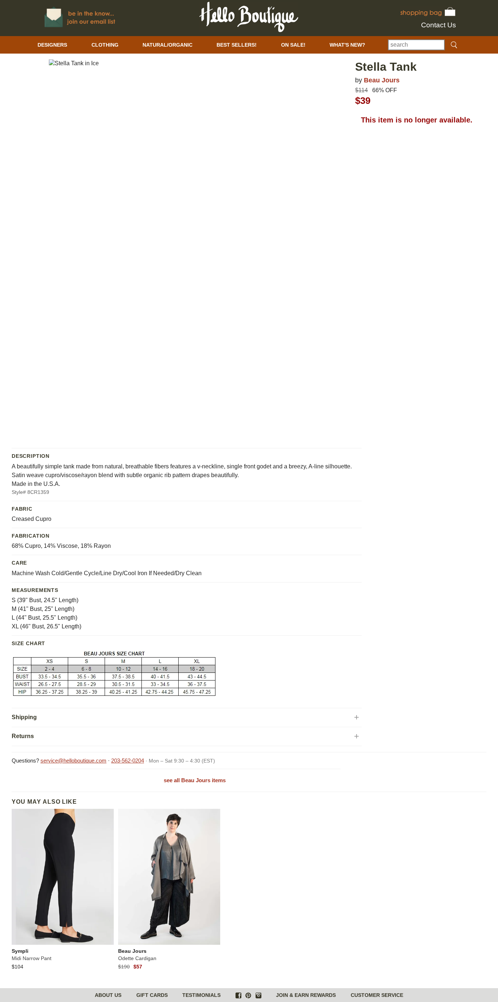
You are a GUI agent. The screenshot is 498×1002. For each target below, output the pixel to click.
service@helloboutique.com (73, 760)
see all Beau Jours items (195, 780)
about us (108, 995)
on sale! (293, 45)
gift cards (152, 995)
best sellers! (237, 45)
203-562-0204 (127, 760)
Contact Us (438, 25)
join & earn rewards (306, 995)
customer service (377, 995)
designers (52, 45)
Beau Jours (382, 80)
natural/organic (167, 45)
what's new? (347, 45)
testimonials (201, 995)
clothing (105, 45)
